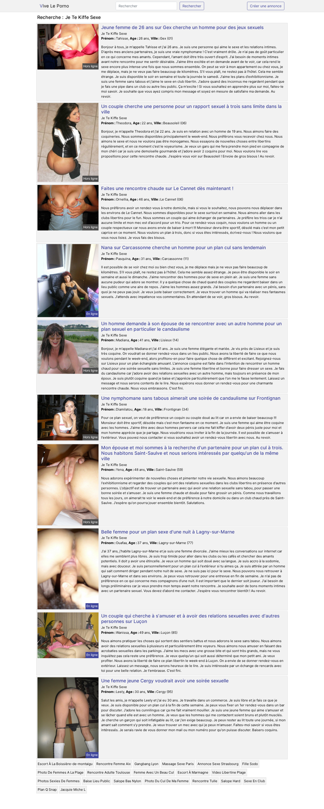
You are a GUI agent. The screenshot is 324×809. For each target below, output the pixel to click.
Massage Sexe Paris (178, 764)
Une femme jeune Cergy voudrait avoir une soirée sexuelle (165, 680)
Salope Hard (230, 781)
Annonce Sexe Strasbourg (217, 764)
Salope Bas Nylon (127, 781)
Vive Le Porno (54, 6)
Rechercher (191, 6)
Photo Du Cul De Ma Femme (167, 781)
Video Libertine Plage (229, 772)
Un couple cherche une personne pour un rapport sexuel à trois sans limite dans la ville (191, 109)
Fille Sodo (250, 764)
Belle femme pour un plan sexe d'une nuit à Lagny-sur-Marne (168, 532)
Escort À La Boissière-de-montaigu (65, 764)
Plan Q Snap (47, 789)
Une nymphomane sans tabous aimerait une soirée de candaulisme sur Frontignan (190, 398)
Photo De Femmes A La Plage (61, 772)
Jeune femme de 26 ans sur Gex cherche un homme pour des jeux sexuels (182, 27)
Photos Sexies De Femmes (59, 781)
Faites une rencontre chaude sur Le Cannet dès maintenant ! (167, 188)
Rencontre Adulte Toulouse (108, 772)
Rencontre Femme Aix (113, 764)
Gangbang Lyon (146, 764)
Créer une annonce (265, 6)
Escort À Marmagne (193, 772)
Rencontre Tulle (204, 781)
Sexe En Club (254, 781)
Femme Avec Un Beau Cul (154, 772)
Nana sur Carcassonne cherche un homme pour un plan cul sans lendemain (183, 247)
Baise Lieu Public (96, 781)
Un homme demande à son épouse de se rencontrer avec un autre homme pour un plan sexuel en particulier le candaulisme (191, 326)
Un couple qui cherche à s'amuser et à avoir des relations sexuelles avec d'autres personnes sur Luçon (190, 618)
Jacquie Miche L (73, 789)
